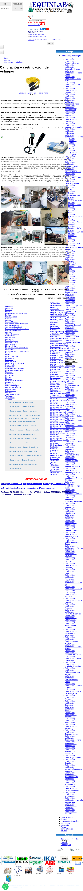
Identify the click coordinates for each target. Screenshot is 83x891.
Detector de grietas (56, 360)
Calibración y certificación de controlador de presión (73, 303)
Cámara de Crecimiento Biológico (16, 323)
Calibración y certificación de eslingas (71, 362)
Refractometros (10, 389)
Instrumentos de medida (70, 821)
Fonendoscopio (55, 388)
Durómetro (54, 374)
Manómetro (54, 404)
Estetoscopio (54, 383)
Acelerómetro (55, 302)
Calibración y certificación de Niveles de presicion (74, 548)
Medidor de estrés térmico (59, 422)
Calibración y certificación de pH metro (72, 571)
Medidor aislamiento (57, 405)
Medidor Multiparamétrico (14, 370)
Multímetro (54, 443)
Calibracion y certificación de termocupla (71, 726)
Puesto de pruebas (56, 455)
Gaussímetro (54, 395)
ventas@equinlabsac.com (38, 36)
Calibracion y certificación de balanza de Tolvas (72, 181)
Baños (7, 311)
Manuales (48, 873)
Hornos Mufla (9, 365)
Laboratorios (65, 823)
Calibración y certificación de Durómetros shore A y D (73, 341)
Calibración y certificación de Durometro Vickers (72, 335)
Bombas (8, 315)
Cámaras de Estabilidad (13, 327)
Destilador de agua (11, 342)
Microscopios (9, 375)
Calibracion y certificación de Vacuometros (71, 794)
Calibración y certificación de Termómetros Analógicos (71, 750)
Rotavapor (8, 392)
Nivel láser (53, 447)
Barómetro (54, 323)
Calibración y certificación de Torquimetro (71, 761)
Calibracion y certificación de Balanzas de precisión (73, 199)
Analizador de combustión (59, 312)
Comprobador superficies (59, 345)
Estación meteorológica (58, 381)
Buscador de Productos (70, 839)
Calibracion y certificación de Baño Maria (73, 79)
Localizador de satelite (58, 400)
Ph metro (8, 379)
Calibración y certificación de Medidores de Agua (72, 470)
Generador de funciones (58, 397)
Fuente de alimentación (58, 393)
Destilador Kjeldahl (11, 341)
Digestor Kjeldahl (11, 346)
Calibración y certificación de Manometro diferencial (73, 125)
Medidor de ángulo (56, 414)
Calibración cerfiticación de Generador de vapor (72, 67)
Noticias (6, 883)
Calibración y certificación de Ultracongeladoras (72, 788)
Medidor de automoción (58, 416)
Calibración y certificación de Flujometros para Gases (71, 390)
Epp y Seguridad (67, 817)
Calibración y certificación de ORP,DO (71, 554)
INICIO (5, 4)
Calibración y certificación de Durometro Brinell (71, 329)
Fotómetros (9, 360)
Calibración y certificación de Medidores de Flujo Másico (72, 485)
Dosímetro (53, 372)
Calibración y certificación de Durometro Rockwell (73, 323)
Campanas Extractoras (13, 330)
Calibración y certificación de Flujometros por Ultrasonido (71, 397)
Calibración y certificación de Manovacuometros (72, 453)
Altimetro (53, 307)
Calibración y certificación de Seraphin (71, 697)
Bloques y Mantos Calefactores (16, 313)
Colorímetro (54, 336)
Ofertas (69, 873)
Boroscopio (54, 324)
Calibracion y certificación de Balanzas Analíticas (72, 193)
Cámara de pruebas (12, 325)
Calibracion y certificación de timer (73, 756)
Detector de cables (56, 355)
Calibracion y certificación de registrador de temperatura (71, 632)
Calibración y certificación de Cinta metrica (73, 84)
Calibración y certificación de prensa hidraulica (73, 600)
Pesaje (63, 827)
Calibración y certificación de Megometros (71, 505)
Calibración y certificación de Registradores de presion (71, 640)
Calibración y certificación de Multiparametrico (71, 534)
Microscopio (54, 436)
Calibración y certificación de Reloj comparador (73, 658)
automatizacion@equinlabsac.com (41, 488)
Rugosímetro (54, 459)
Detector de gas (55, 359)
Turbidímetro (54, 469)
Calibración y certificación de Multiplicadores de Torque (72, 541)
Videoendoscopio (56, 471)
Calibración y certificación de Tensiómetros (71, 720)
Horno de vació (10, 361)
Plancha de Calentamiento (14, 380)
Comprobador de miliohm (59, 343)
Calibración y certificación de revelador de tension (73, 664)
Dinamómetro (55, 369)
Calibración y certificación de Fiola (73, 376)
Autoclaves (9, 308)
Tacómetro (54, 464)
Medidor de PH (55, 426)
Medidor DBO (55, 410)
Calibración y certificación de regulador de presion (73, 653)
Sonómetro (54, 462)
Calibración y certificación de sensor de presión (73, 685)
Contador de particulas (58, 348)
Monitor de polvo (56, 438)
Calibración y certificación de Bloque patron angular (73, 222)
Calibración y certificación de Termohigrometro (71, 732)
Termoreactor (9, 398)
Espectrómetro (55, 378)
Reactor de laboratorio (13, 387)
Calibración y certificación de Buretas (74, 231)
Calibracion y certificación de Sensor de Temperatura (73, 691)
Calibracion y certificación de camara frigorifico (74, 247)
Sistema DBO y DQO (12, 394)
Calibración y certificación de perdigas (71, 565)
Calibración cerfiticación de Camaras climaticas (72, 61)
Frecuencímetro (55, 391)
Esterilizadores (10, 353)
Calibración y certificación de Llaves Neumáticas (73, 441)
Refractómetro (55, 457)
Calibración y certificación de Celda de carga (73, 267)
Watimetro (53, 474)
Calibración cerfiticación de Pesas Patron (73, 73)
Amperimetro (54, 309)
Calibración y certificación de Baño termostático (73, 205)
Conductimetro (10, 336)
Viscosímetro (54, 472)
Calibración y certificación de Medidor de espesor (72, 464)
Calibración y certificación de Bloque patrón (73, 216)
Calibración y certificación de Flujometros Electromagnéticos (72, 382)
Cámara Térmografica (57, 333)
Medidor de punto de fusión (14, 368)
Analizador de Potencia (58, 316)
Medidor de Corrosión (57, 417)
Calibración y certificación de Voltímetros (71, 806)
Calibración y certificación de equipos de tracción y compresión (73, 349)
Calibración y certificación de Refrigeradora (71, 618)
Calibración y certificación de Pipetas (74, 136)
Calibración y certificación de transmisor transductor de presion (73, 768)
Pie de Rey (54, 453)
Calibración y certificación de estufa (73, 367)
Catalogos (38, 873)
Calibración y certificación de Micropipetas (71, 523)
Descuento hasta (34, 25)
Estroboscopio (55, 385)
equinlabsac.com (15, 483)
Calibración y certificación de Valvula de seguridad (74, 800)
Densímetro (9, 339)
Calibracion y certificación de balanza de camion (72, 164)
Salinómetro (54, 460)
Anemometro (54, 321)
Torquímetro (54, 467)
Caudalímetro (55, 335)
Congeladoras (10, 337)
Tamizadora (9, 396)
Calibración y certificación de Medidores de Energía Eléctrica (73, 477)
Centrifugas (9, 332)
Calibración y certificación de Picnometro (71, 577)
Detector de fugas (56, 357)
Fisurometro (54, 386)
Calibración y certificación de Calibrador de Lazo (72, 241)
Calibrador (53, 329)
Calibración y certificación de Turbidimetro (71, 782)
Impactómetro (55, 398)
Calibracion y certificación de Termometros (71, 744)
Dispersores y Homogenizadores (16, 348)
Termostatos (9, 399)
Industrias (77, 850)
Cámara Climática (11, 322)
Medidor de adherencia (58, 412)
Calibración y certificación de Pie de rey (73, 583)
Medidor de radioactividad (59, 429)
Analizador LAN (55, 317)
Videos (59, 873)
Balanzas (8, 310)
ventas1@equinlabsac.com (54, 483)
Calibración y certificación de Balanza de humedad (73, 170)
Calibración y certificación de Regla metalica (73, 647)
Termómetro (54, 466)
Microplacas (9, 373)
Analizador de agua (57, 310)
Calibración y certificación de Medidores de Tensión (73, 492)
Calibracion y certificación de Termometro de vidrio (73, 738)
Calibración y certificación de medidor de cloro (71, 459)
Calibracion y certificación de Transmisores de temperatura (71, 776)
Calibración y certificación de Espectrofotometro (72, 102)
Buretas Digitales (11, 317)
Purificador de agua (12, 386)
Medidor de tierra (56, 431)
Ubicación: (31, 40)
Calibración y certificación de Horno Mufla (73, 420)
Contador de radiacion (58, 350)
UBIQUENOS (17, 4)
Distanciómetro (55, 371)
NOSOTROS (5, 8)
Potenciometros (10, 384)
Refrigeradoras (10, 391)
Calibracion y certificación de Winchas (71, 812)
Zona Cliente (7, 873)
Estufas (7, 354)
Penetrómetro (55, 452)
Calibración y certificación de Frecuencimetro (71, 410)
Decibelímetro (55, 352)
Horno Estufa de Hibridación (15, 363)
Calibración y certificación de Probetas (71, 606)
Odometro (53, 448)
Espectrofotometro (56, 376)
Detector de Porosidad (58, 367)
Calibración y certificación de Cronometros (71, 90)
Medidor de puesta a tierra (59, 428)
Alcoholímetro (55, 304)
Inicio (6, 58)
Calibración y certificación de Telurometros (71, 715)
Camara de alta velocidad (59, 331)
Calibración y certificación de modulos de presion (72, 528)
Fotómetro (53, 390)
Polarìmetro (9, 382)
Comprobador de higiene (58, 338)
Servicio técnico (67, 829)
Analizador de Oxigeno (58, 314)
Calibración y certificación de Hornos (74, 425)
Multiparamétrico (56, 445)
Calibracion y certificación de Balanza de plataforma (73, 176)
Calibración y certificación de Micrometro (71, 517)
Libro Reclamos (17, 874)
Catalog (7, 60)
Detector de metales (57, 366)
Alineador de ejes (56, 305)
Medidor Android (56, 407)
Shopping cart (66, 845)
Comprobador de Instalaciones (56, 340)
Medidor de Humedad (57, 424)
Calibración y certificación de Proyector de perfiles (73, 612)
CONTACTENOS (18, 8)
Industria (64, 831)
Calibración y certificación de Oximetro (71, 559)
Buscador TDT (55, 328)
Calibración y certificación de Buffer (73, 227)
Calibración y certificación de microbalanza (71, 511)
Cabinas (8, 318)
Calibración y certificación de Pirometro (71, 594)
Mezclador (8, 372)
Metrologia (65, 825)
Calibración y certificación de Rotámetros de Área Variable (72, 671)
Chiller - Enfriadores (12, 334)
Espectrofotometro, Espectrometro (17, 351)
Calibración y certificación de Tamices (71, 709)
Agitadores (9, 306)
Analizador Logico (56, 319)
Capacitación (28, 873)
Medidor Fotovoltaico (57, 433)
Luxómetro (54, 402)
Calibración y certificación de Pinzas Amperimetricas (73, 589)
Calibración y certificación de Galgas (73, 415)
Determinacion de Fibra (13, 344)
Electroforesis (10, 349)
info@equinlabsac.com (37, 35)
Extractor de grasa (11, 356)
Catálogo (64, 841)
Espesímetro (54, 379)
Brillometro (54, 326)
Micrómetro (54, 435)
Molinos (8, 377)
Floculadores (9, 358)
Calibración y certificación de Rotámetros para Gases (71, 679)
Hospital (64, 819)
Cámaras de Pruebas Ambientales (17, 329)
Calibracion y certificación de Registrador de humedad (71, 624)
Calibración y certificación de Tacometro (71, 703)
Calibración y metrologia (71, 56)
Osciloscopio (54, 450)
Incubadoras (9, 367)
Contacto (64, 843)
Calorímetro (9, 320)
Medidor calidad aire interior (59, 409)
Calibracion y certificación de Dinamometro (71, 96)
